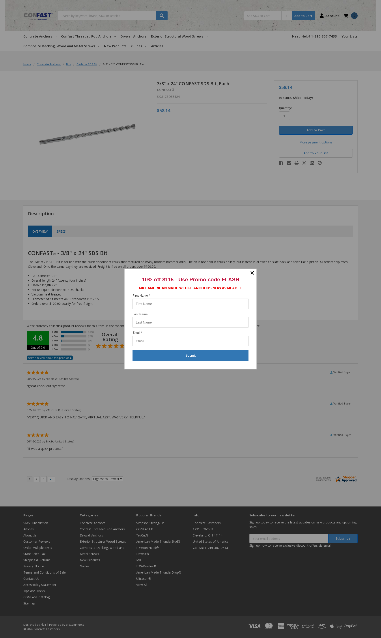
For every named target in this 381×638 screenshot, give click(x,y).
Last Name (140, 314)
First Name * (141, 295)
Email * (137, 332)
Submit (190, 355)
